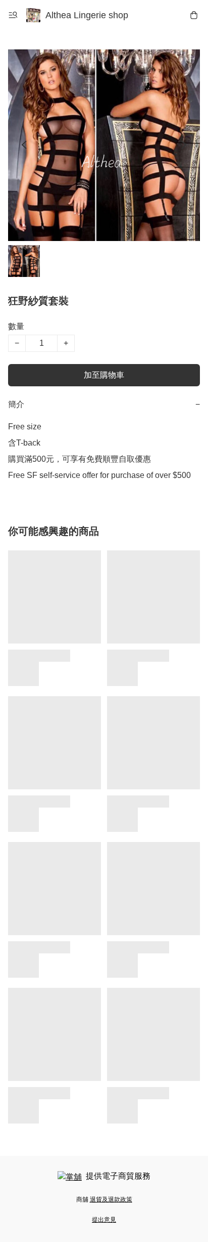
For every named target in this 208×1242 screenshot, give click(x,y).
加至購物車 (104, 375)
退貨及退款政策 (111, 1199)
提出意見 (104, 1219)
